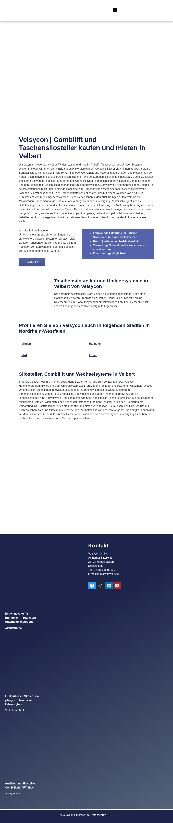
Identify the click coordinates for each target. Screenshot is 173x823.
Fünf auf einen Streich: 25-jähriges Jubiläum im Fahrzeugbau (22, 700)
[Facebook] (92, 585)
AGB (110, 815)
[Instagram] (100, 585)
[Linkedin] (109, 585)
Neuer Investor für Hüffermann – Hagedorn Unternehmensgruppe (20, 617)
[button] (114, 10)
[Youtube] (117, 585)
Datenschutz (98, 815)
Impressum (82, 815)
